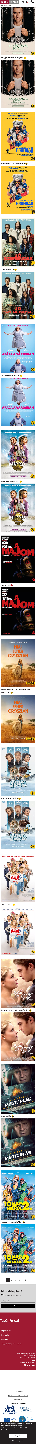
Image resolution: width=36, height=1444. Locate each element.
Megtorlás (6, 1116)
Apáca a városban (10, 375)
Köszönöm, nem (17, 1441)
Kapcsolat (5, 1335)
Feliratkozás (18, 1306)
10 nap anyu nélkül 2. (11, 1222)
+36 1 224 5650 (29, 1355)
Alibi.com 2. (6, 904)
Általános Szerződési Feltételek (18, 1396)
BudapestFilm (18, 1399)
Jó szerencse (7, 269)
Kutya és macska (9, 798)
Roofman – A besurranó (13, 163)
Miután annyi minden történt (15, 1010)
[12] (12, 692)
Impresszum (6, 1331)
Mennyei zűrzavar (10, 481)
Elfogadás (18, 1436)
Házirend (4, 1339)
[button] (28, 2)
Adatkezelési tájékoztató (18, 1403)
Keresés (23, 2)
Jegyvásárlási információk (11, 1344)
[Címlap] (9, 2)
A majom (5, 585)
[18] (12, 585)
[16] (25, 57)
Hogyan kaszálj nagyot (12, 57)
